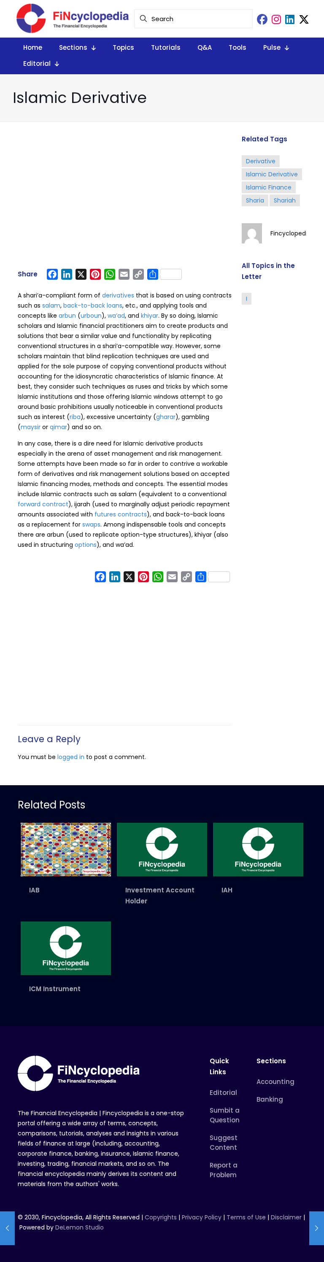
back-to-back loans (92, 305)
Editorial (223, 1092)
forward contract (43, 504)
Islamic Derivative (272, 174)
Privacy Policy (201, 1217)
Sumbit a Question (225, 1115)
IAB (34, 890)
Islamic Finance (269, 187)
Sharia (255, 200)
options (86, 544)
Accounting (275, 1081)
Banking (269, 1099)
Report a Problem (224, 1170)
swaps (91, 524)
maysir (30, 427)
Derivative (260, 161)
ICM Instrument (55, 988)
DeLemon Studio (79, 1227)
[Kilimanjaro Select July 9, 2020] (7, 1228)
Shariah (285, 200)
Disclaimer (286, 1217)
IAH (226, 890)
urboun (91, 315)
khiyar (149, 315)
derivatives (118, 295)
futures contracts (120, 514)
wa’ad (116, 315)
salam (51, 305)
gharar (166, 417)
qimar (58, 427)
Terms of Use (246, 1217)
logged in (70, 757)
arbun (67, 315)
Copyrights (161, 1217)
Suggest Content (224, 1142)
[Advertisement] (125, 199)
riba (75, 417)
